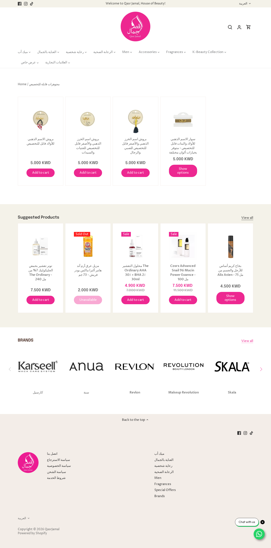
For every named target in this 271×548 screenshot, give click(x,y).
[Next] (260, 369)
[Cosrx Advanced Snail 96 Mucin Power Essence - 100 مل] (183, 246)
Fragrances (162, 484)
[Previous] (10, 369)
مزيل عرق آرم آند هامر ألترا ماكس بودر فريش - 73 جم (88, 270)
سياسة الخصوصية (59, 466)
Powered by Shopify (32, 533)
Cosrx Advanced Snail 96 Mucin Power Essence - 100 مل (183, 272)
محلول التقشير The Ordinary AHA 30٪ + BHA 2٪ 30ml (135, 272)
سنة (86, 392)
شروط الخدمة (56, 478)
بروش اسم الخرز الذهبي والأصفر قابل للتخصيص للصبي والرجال (135, 146)
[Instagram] (26, 3)
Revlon (135, 392)
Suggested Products (38, 217)
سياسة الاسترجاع (58, 460)
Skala (232, 392)
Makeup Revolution (183, 392)
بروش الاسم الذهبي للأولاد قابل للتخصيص (40, 141)
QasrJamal (52, 529)
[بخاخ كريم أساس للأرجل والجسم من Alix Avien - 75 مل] (230, 246)
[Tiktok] (31, 3)
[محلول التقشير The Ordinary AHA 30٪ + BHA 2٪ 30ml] (135, 246)
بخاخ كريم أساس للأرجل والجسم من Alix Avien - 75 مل (230, 270)
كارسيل (38, 392)
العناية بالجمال (163, 460)
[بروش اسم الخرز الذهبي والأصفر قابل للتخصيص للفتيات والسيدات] (88, 119)
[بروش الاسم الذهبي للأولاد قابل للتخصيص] (40, 119)
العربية (243, 4)
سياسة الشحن (56, 472)
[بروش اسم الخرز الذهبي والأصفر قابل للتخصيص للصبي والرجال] (135, 119)
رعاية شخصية (163, 466)
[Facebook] (19, 3)
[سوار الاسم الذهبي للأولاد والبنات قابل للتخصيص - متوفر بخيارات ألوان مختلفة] (183, 119)
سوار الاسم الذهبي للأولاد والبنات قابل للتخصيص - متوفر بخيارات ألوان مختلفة (183, 146)
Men (157, 478)
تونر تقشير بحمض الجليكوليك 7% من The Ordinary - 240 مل (40, 272)
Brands (159, 496)
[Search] (230, 27)
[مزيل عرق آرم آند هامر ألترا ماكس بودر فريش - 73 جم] (88, 246)
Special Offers (165, 490)
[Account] (239, 27)
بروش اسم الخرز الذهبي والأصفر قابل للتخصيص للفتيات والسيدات (88, 146)
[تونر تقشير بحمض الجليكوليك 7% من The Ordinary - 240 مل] (40, 246)
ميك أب (159, 454)
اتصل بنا (52, 454)
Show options (183, 171)
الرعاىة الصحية (164, 472)
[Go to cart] (248, 27)
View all (247, 218)
